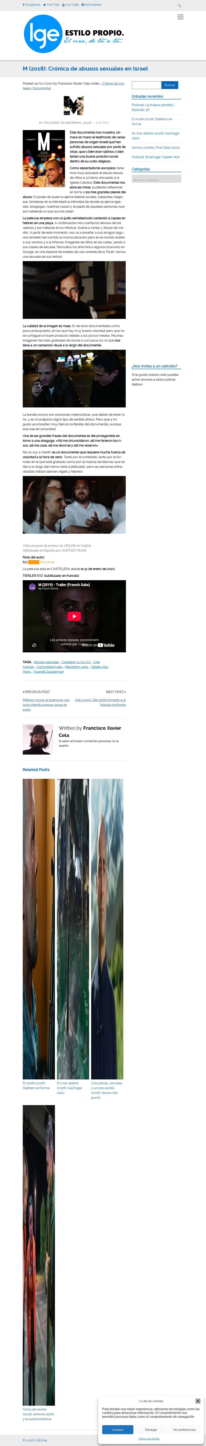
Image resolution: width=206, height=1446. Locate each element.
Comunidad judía (49, 667)
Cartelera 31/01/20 (76, 662)
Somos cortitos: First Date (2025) (156, 148)
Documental (42, 88)
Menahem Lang (76, 667)
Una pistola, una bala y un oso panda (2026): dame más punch (106, 1090)
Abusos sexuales (46, 662)
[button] (198, 1401)
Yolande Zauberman (48, 672)
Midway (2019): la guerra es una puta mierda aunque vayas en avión (46, 704)
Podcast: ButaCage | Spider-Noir (156, 157)
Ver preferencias (184, 1430)
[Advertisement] (162, 211)
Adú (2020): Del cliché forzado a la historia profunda (100, 702)
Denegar (151, 1430)
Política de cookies (149, 1438)
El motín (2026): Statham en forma (36, 1085)
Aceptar (117, 1430)
